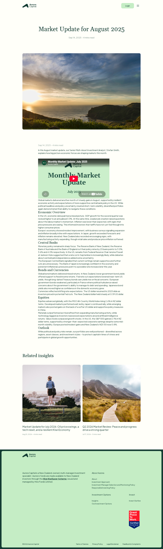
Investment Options (101, 494)
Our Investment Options (102, 503)
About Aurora (98, 473)
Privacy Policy (97, 544)
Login (127, 6)
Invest (132, 494)
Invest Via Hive (135, 501)
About (94, 479)
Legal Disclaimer (113, 544)
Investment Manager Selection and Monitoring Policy (113, 485)
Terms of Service (82, 544)
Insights (95, 501)
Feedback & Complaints (132, 544)
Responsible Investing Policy (103, 488)
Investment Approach (101, 482)
